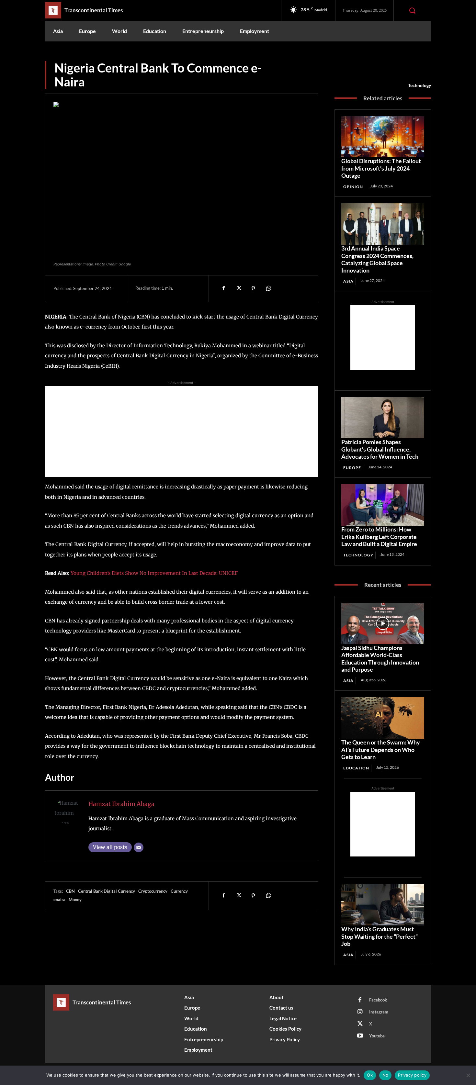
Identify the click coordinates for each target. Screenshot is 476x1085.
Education (356, 768)
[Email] (138, 847)
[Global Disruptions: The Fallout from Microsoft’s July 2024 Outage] (382, 137)
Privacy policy (412, 1075)
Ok (370, 1075)
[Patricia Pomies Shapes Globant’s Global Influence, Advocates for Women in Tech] (382, 418)
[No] (468, 1075)
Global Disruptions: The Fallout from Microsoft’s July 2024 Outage (381, 168)
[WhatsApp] (268, 288)
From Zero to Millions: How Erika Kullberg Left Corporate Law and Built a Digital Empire (379, 536)
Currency (179, 891)
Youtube (377, 1035)
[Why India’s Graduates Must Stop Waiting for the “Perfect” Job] (382, 904)
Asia (348, 281)
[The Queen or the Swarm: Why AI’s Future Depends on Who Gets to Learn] (382, 718)
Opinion (353, 186)
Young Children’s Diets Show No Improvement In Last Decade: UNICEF (154, 573)
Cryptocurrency (152, 891)
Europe (352, 467)
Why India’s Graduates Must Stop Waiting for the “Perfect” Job (379, 936)
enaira (59, 899)
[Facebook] (223, 288)
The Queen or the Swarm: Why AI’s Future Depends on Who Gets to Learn (380, 749)
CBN (70, 891)
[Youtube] (360, 1036)
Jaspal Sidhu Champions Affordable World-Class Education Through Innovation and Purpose (380, 658)
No (385, 1075)
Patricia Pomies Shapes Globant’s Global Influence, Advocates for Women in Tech (379, 449)
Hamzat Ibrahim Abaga (121, 804)
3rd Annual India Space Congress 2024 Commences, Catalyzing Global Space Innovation (377, 259)
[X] (238, 288)
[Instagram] (360, 1012)
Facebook (378, 999)
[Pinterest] (253, 288)
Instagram (378, 1011)
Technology (419, 85)
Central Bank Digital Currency (106, 891)
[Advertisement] (181, 431)
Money (75, 899)
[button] (412, 10)
